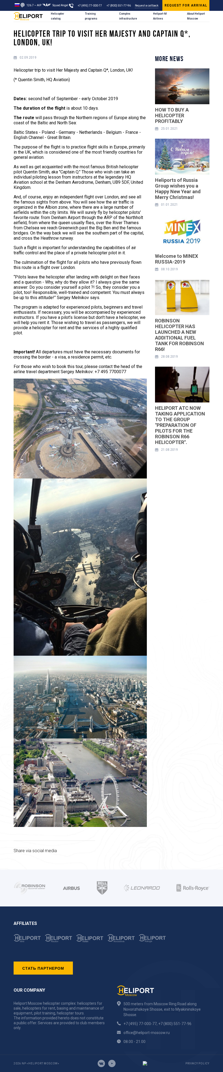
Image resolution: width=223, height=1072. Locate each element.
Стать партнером (43, 968)
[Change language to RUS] (17, 4)
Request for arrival (186, 5)
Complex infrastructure (128, 16)
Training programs (91, 16)
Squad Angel (60, 5)
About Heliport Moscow (196, 16)
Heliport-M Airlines (160, 16)
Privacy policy (197, 1063)
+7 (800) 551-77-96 (119, 5)
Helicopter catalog (57, 16)
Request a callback (146, 5)
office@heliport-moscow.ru (146, 1032)
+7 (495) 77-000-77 (90, 5)
